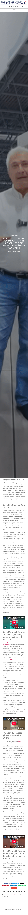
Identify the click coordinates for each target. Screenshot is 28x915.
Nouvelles (22, 234)
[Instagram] (13, 6)
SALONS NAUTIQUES (14, 235)
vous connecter (12, 894)
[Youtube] (9, 6)
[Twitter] (20, 6)
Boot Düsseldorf (16, 234)
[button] (6, 6)
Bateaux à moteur (7, 234)
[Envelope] (22, 6)
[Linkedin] (15, 6)
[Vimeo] (11, 6)
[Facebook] (18, 6)
